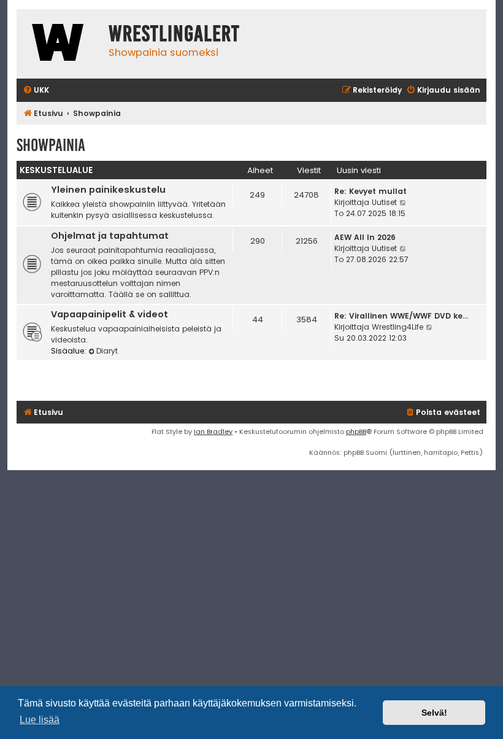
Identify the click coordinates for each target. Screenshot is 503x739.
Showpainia (51, 145)
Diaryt (107, 351)
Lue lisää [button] (40, 719)
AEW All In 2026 (365, 237)
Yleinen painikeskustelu (108, 190)
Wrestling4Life (397, 327)
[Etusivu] (59, 43)
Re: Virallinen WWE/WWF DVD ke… (401, 316)
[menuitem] (36, 90)
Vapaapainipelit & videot (109, 314)
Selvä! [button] (434, 713)
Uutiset (384, 202)
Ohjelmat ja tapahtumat (110, 236)
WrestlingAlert (174, 33)
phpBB (356, 431)
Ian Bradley (213, 431)
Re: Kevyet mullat (370, 191)
